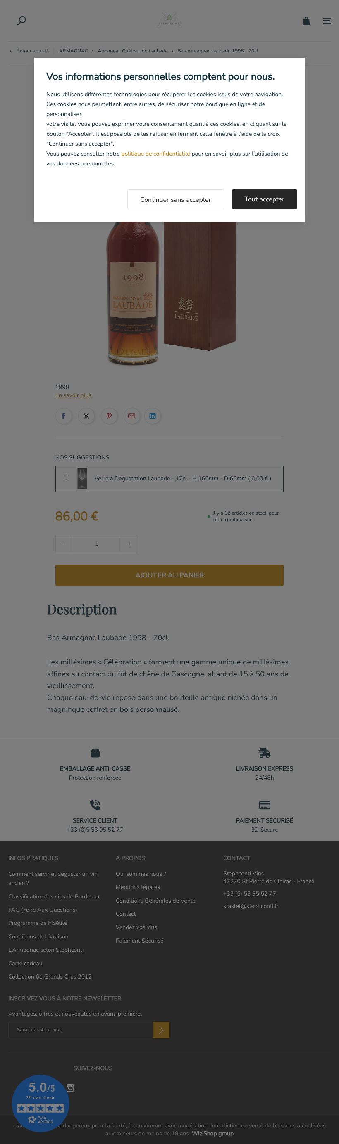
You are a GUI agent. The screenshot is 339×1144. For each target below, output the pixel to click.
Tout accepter (265, 199)
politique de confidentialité (155, 154)
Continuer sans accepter (175, 199)
